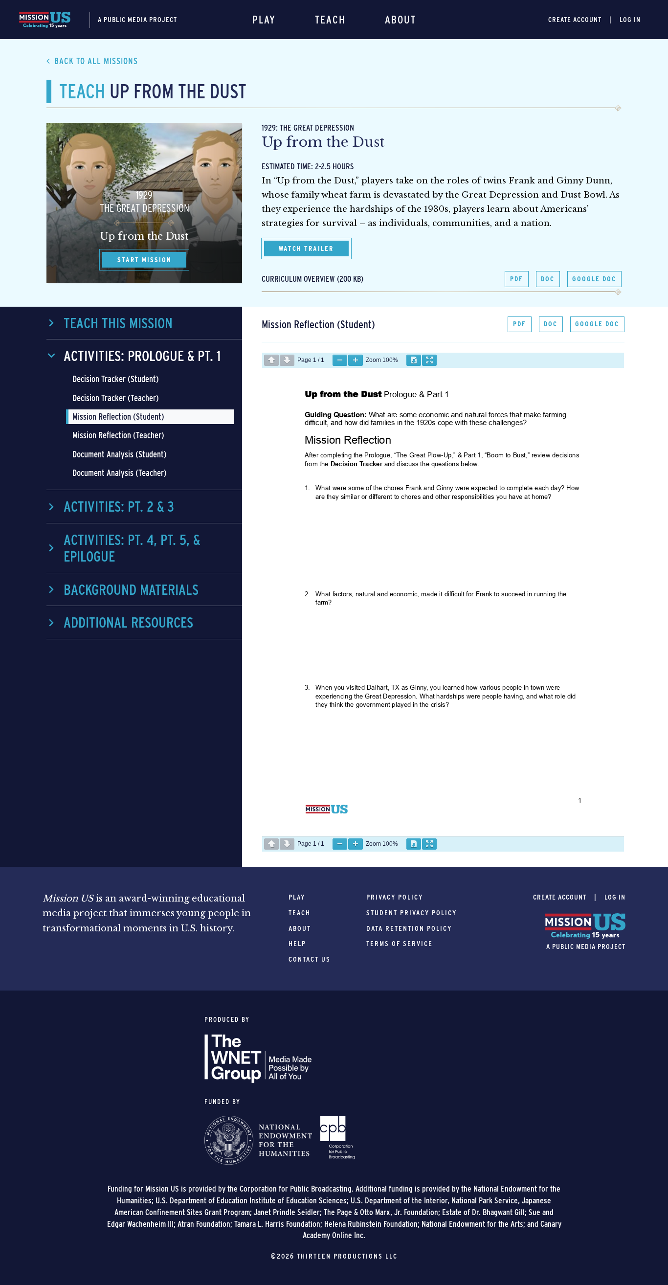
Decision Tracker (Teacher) (115, 398)
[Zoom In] (355, 360)
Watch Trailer (306, 248)
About (400, 19)
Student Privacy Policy (411, 912)
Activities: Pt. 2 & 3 (119, 506)
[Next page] (287, 360)
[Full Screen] (429, 360)
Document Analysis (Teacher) (119, 473)
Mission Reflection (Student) (118, 416)
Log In (630, 19)
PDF (516, 279)
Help (297, 943)
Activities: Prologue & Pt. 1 (142, 355)
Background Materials (131, 589)
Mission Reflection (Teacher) (118, 435)
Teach (330, 19)
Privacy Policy (394, 897)
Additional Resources (128, 622)
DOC (548, 279)
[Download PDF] (413, 360)
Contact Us (310, 959)
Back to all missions (96, 61)
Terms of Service (399, 943)
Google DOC (594, 279)
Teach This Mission (118, 323)
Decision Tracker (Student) (115, 379)
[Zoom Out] (340, 360)
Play (264, 19)
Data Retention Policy (409, 928)
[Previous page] (271, 360)
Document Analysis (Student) (119, 454)
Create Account (574, 19)
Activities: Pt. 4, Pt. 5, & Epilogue (132, 548)
